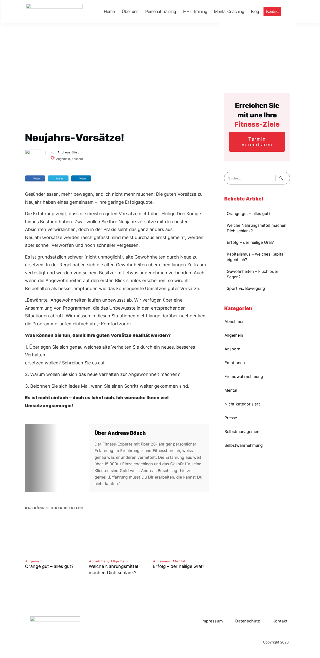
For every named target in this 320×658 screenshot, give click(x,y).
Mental (179, 561)
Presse (230, 417)
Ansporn (232, 348)
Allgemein (34, 561)
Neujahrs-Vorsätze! (74, 137)
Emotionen (234, 362)
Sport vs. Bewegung (246, 288)
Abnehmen (98, 561)
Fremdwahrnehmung (243, 376)
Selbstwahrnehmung (243, 445)
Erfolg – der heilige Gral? (178, 566)
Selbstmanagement (242, 431)
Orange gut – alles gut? (49, 566)
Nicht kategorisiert (242, 403)
